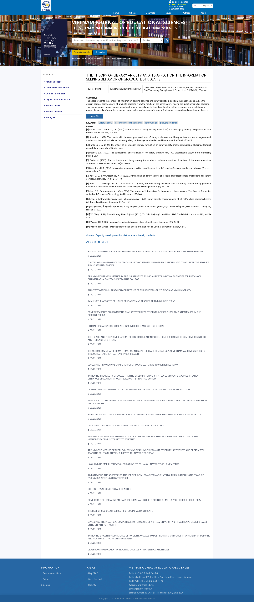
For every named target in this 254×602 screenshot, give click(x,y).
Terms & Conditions (52, 573)
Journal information (55, 94)
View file (95, 116)
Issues (168, 13)
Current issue (80, 58)
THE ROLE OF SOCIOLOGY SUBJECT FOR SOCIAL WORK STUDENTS (120, 511)
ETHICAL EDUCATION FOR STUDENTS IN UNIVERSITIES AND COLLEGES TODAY (126, 326)
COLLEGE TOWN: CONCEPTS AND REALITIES (109, 489)
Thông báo (51, 117)
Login (174, 2)
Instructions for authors (57, 88)
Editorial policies (54, 111)
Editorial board (53, 105)
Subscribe (100, 52)
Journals (150, 13)
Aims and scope (53, 82)
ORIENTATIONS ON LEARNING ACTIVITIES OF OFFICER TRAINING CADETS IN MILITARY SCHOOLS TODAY (139, 389)
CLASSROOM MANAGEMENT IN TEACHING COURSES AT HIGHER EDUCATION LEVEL (128, 549)
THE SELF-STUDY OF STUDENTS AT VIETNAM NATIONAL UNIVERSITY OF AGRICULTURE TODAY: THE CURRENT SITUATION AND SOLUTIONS (147, 402)
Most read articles (122, 58)
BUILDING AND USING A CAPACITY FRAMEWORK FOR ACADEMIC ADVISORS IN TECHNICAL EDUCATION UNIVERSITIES (145, 251)
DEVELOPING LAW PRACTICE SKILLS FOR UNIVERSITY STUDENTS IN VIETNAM (126, 425)
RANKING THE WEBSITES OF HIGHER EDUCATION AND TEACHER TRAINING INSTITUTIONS (131, 301)
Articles (133, 13)
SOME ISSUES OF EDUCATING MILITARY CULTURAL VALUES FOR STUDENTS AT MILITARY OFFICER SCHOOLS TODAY (144, 500)
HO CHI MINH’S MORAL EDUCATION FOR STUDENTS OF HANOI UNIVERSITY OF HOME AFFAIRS (133, 464)
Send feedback (95, 579)
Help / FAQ (93, 573)
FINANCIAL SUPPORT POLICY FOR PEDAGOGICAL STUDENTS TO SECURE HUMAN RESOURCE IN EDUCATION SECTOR (145, 414)
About (203, 13)
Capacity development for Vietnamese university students (125, 235)
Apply (166, 40)
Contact (46, 585)
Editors (46, 579)
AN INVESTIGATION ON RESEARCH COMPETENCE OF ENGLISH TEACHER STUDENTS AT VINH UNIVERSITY (139, 290)
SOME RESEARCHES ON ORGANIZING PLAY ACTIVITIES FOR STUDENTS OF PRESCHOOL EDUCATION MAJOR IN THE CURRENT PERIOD (144, 313)
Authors (186, 13)
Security (92, 585)
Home (116, 13)
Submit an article (82, 52)
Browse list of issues (100, 58)
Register (184, 2)
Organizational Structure (58, 100)
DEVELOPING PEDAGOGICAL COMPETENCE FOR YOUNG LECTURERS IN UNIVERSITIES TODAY (133, 364)
